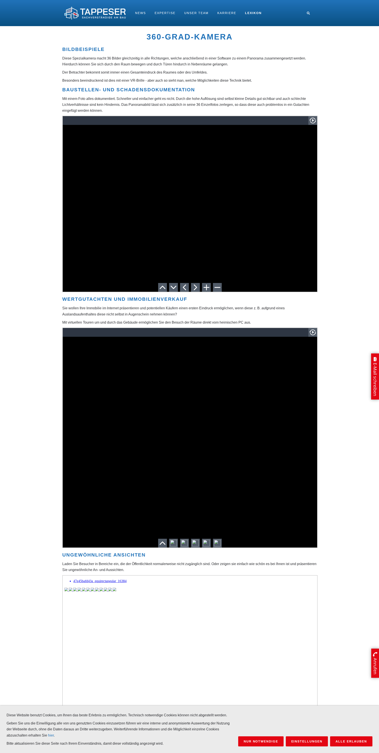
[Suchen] (308, 13)
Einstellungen (307, 741)
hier (51, 735)
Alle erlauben (351, 741)
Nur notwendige (261, 741)
